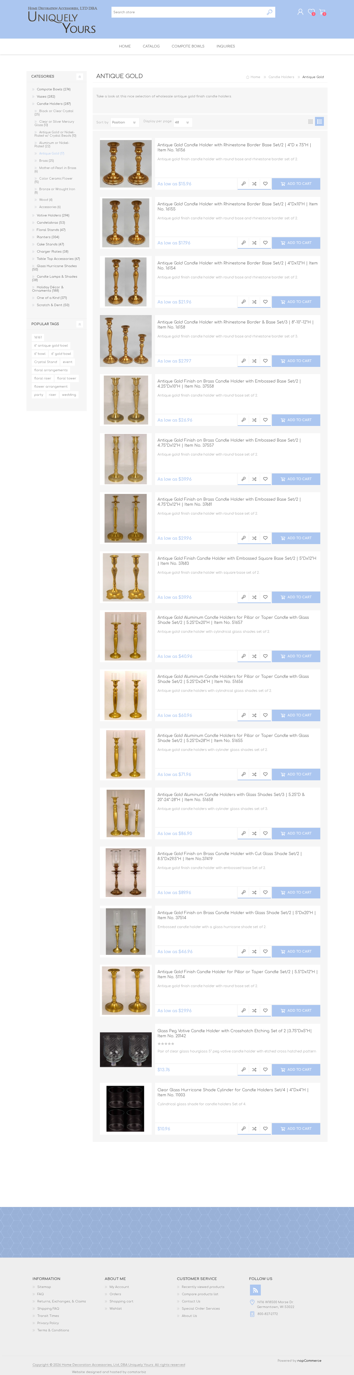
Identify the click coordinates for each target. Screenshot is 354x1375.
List (319, 121)
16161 (38, 337)
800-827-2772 (267, 1314)
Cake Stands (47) (50, 244)
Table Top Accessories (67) (58, 259)
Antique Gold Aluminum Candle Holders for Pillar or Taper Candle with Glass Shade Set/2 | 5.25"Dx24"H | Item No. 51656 (233, 679)
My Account (119, 1287)
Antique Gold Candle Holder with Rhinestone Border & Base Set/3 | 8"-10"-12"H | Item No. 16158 (235, 325)
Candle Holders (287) (54, 104)
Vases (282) (46, 96)
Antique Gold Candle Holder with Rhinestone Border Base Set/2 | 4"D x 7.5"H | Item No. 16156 (234, 147)
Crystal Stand (45, 362)
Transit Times (48, 1316)
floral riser (42, 378)
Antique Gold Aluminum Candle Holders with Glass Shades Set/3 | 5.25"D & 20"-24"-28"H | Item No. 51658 (231, 797)
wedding (69, 395)
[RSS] (255, 1290)
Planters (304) (48, 237)
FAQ (40, 1294)
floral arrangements (51, 370)
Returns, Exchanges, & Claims (61, 1301)
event (67, 362)
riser (52, 395)
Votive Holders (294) (53, 215)
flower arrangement (51, 386)
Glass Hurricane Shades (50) (54, 267)
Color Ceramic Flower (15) (53, 180)
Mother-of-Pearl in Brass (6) (55, 169)
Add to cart (299, 184)
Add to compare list (254, 184)
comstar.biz (136, 1372)
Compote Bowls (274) (54, 89)
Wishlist (116, 1308)
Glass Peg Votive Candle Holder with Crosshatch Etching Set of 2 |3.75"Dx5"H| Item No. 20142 (234, 1033)
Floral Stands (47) (51, 230)
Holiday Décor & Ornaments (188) (48, 289)
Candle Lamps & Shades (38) (54, 278)
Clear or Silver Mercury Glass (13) (54, 123)
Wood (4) (45, 200)
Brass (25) (46, 160)
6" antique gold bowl (51, 345)
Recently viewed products (203, 1287)
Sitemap (44, 1287)
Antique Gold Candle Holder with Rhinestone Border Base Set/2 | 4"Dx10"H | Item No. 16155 (237, 206)
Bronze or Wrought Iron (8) (54, 191)
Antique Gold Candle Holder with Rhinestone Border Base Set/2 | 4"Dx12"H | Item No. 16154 (237, 265)
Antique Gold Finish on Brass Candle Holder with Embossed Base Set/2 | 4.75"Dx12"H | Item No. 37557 (229, 443)
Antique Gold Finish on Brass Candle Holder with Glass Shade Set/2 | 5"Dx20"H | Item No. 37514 (236, 915)
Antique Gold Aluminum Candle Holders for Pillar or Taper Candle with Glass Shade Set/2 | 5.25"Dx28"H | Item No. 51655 (233, 738)
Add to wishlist (265, 184)
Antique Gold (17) (51, 153)
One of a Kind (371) (52, 298)
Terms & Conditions (53, 1330)
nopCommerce (309, 1360)
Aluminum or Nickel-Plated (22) (51, 144)
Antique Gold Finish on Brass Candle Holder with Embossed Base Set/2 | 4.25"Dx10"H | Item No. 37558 (229, 384)
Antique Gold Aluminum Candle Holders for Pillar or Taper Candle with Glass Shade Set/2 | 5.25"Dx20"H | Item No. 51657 (233, 620)
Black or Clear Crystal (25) (53, 112)
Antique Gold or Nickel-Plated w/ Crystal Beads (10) (55, 134)
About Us (189, 1316)
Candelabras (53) (51, 222)
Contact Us (191, 1301)
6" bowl (40, 354)
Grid (310, 121)
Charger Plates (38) (52, 251)
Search (269, 12)
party (38, 395)
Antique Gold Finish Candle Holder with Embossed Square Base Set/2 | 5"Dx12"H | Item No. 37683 (236, 561)
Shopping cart (322, 12)
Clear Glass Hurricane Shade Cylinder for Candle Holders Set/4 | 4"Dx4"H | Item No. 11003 (233, 1092)
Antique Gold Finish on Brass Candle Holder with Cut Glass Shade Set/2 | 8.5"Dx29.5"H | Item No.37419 (229, 856)
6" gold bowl (61, 354)
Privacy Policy (48, 1323)
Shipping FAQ (48, 1308)
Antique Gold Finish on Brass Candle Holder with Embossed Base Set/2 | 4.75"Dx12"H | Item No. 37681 (229, 502)
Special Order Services (201, 1308)
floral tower (66, 378)
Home (255, 77)
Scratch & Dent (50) (53, 305)
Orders (115, 1294)
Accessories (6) (50, 207)
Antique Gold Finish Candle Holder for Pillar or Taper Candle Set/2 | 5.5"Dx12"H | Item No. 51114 (237, 974)
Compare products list (200, 1294)
